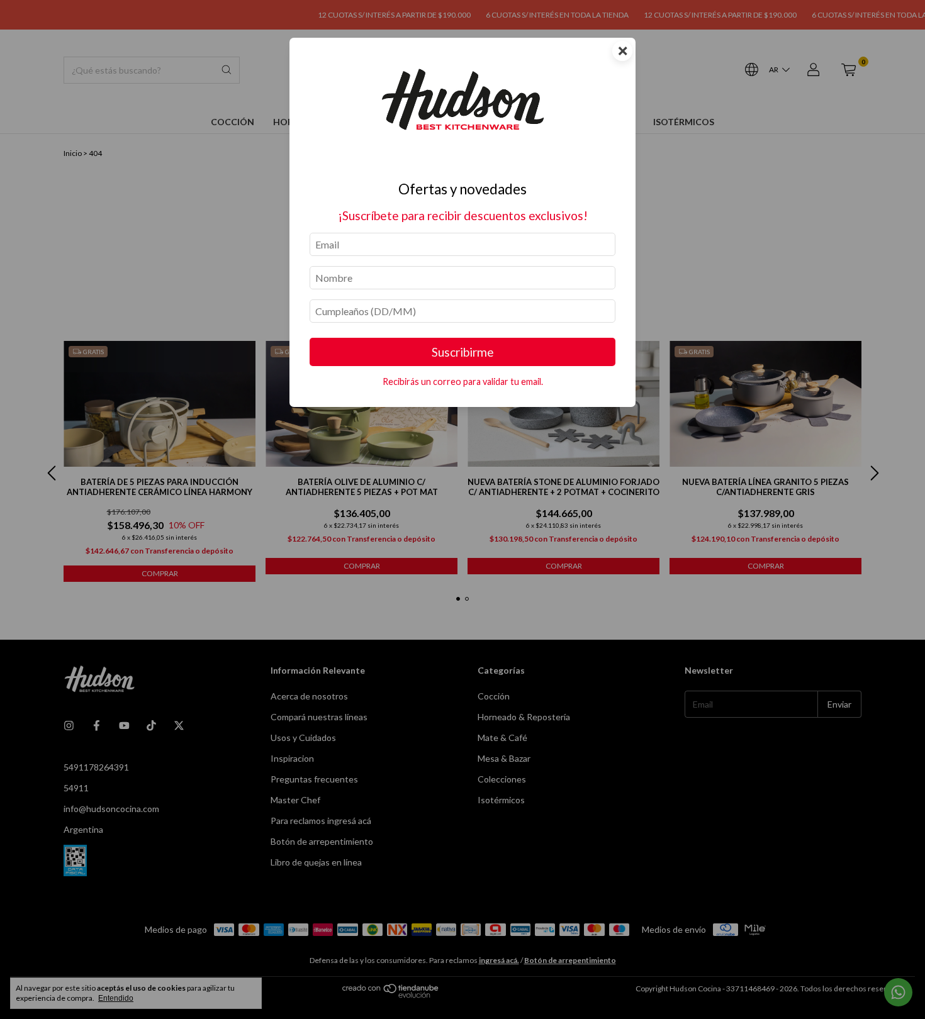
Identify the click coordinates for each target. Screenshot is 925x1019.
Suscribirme (463, 352)
